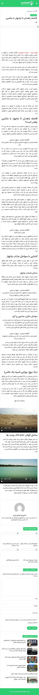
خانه (34, 11)
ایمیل (35, 606)
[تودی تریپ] (26, 3)
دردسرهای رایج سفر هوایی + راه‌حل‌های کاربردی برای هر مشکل (15, 641)
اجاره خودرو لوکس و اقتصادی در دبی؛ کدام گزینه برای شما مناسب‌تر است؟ (14, 650)
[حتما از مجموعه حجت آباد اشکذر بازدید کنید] (28, 553)
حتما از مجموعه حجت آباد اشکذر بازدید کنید (30, 561)
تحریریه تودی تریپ (19, 515)
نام (36, 599)
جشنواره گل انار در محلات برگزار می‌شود (28, 544)
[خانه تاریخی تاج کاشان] (10, 553)
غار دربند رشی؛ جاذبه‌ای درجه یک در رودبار (11, 544)
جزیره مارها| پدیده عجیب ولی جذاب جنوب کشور (24, 674)
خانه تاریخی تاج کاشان (12, 560)
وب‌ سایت (34, 613)
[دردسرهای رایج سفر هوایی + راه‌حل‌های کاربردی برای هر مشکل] (32, 643)
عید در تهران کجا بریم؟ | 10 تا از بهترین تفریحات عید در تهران (15, 678)
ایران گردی (29, 11)
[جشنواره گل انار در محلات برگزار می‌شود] (28, 537)
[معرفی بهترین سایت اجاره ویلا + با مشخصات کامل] (32, 668)
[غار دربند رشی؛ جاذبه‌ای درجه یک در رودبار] (10, 537)
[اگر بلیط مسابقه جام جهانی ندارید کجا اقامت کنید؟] (32, 659)
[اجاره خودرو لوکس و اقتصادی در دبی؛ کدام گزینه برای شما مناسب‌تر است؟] (32, 651)
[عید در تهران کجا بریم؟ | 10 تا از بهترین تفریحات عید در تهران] (32, 679)
